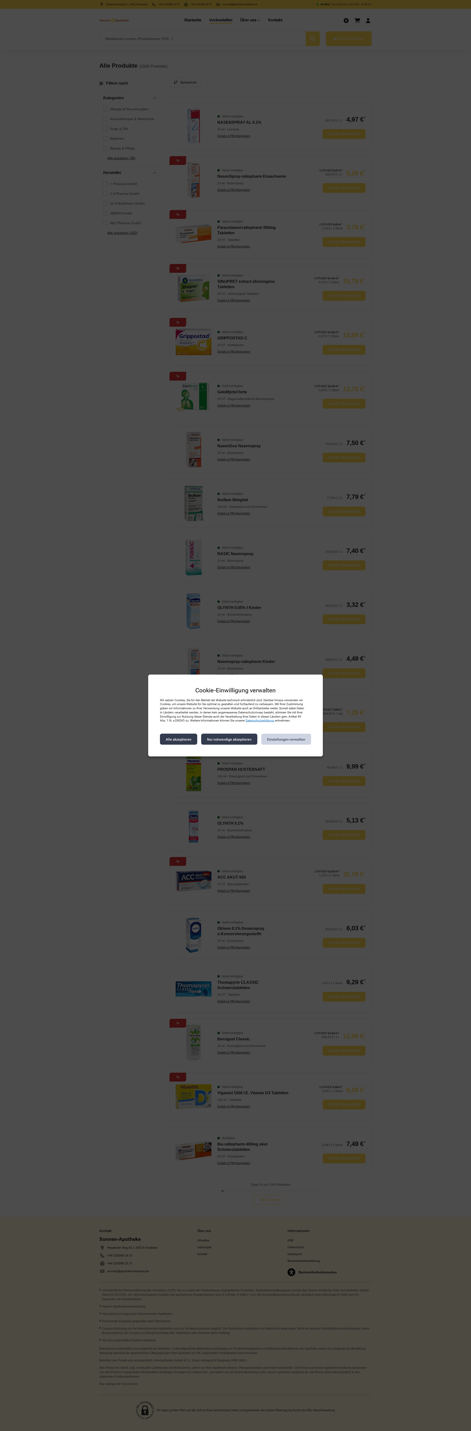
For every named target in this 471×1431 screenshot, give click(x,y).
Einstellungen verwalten (286, 739)
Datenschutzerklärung (260, 720)
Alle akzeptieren (178, 739)
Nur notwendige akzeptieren (229, 739)
